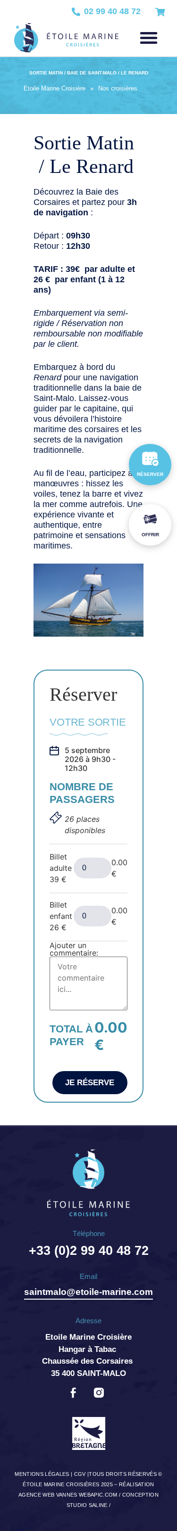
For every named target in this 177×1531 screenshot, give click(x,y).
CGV (80, 1474)
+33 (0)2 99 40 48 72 (89, 1251)
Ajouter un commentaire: (74, 949)
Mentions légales (42, 1474)
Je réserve (89, 1082)
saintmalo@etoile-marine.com (88, 1292)
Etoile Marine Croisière (54, 88)
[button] (149, 38)
